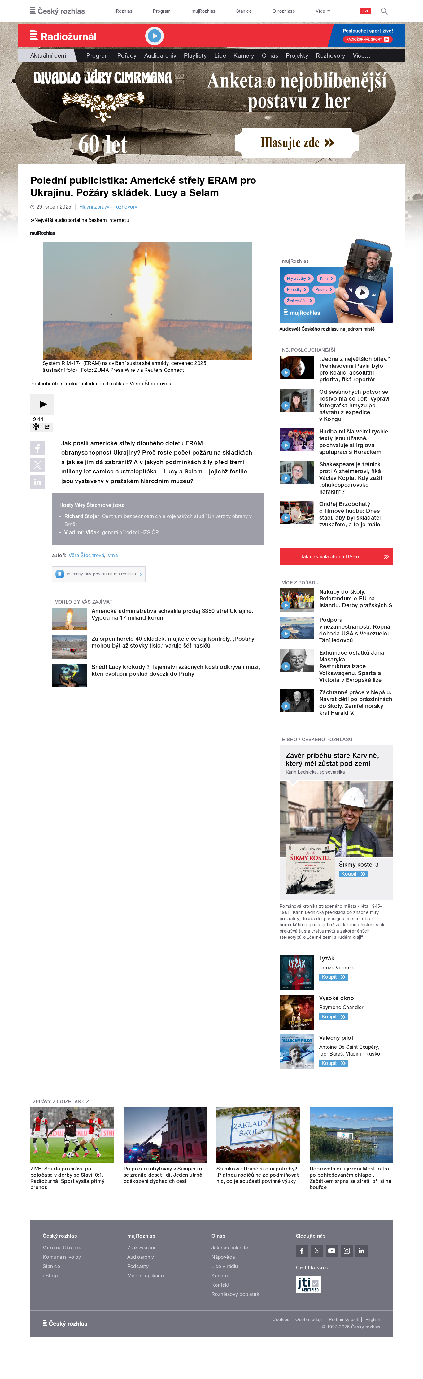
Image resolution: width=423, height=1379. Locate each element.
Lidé (220, 55)
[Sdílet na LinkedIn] (37, 482)
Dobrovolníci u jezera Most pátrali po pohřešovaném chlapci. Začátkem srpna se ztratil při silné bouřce (351, 1178)
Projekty (297, 55)
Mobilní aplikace (145, 1276)
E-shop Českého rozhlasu (317, 739)
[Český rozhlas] (57, 11)
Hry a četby (296, 278)
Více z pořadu (300, 583)
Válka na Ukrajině (62, 1248)
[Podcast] (35, 427)
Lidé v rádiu (225, 1266)
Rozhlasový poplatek (235, 1294)
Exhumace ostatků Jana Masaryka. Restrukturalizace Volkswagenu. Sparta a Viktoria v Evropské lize (351, 666)
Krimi (324, 278)
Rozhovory (330, 55)
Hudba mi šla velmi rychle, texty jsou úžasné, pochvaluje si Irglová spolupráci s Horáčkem (354, 441)
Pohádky (294, 290)
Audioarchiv (160, 55)
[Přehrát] (42, 404)
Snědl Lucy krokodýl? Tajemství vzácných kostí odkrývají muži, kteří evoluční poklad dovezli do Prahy (176, 670)
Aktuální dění (48, 55)
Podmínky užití (344, 1319)
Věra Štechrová (86, 555)
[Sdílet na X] (37, 465)
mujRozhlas (204, 11)
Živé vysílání (297, 301)
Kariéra (220, 1276)
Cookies (281, 1319)
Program (162, 11)
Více (362, 55)
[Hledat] (384, 11)
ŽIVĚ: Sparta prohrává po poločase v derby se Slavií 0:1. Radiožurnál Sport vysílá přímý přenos (67, 1178)
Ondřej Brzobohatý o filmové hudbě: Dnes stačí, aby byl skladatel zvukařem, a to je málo (350, 514)
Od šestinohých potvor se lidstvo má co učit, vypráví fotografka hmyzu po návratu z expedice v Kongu (354, 405)
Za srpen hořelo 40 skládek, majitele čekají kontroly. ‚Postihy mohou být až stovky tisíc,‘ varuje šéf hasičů (173, 642)
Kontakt (220, 1285)
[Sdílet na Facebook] (37, 448)
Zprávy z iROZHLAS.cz (61, 1102)
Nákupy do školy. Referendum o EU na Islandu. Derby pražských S (355, 598)
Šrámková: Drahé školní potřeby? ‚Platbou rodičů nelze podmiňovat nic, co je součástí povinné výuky (257, 1175)
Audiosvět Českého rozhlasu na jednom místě (327, 329)
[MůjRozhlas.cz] (42, 234)
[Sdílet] (47, 427)
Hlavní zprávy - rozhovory (108, 207)
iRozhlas (124, 11)
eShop (50, 1276)
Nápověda (223, 1257)
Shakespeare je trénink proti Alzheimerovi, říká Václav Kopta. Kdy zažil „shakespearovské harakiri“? (350, 478)
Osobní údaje (309, 1319)
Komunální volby (62, 1257)
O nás (270, 55)
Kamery (244, 55)
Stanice (244, 11)
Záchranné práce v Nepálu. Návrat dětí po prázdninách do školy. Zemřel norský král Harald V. (355, 702)
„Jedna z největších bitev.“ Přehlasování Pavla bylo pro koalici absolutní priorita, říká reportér (354, 369)
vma (113, 555)
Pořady (127, 55)
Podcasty (138, 1266)
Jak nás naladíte (230, 1248)
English (372, 1319)
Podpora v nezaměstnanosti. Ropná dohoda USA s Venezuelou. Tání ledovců (355, 630)
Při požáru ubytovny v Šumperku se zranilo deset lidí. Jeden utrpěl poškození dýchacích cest (164, 1175)
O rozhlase (284, 11)
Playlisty (195, 55)
